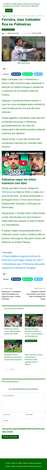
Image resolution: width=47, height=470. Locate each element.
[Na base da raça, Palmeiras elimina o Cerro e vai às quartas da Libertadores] (34, 320)
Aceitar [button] (9, 10)
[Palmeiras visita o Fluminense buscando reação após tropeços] (13, 346)
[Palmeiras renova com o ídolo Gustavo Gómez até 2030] (13, 320)
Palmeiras (7, 192)
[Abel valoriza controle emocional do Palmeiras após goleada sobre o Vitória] (34, 346)
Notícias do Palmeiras (8, 29)
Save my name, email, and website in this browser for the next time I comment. (23, 430)
